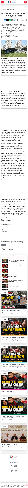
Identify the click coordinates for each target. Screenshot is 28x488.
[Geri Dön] (2, 2)
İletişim (14, 461)
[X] (16, 471)
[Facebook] (12, 471)
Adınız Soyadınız (6, 224)
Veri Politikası (14, 463)
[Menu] (25, 2)
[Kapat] (26, 485)
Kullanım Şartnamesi (14, 462)
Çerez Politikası (14, 465)
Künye (14, 459)
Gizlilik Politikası (14, 466)
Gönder (3, 245)
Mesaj (2, 229)
